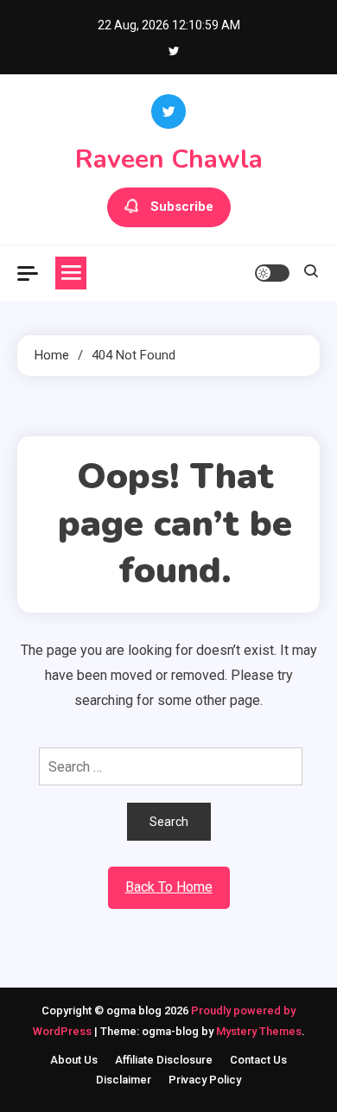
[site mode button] (272, 273)
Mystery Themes (259, 1031)
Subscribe (181, 206)
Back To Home (169, 887)
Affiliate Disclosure (164, 1059)
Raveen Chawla (169, 159)
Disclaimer (123, 1079)
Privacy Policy (204, 1079)
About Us (74, 1059)
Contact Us (258, 1059)
